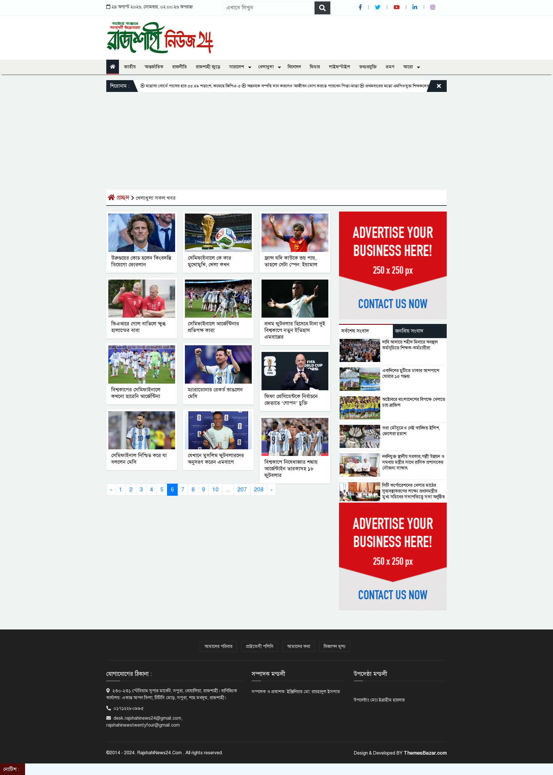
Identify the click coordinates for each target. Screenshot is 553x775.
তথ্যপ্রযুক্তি (368, 67)
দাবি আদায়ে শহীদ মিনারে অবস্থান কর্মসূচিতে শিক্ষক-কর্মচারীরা (410, 345)
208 (259, 489)
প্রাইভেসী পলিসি (260, 646)
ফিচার (315, 67)
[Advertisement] (276, 135)
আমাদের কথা (298, 646)
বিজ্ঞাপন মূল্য (335, 646)
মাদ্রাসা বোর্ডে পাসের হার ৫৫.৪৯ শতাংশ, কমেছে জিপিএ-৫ (174, 85)
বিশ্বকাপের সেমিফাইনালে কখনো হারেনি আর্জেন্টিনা (135, 392)
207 (242, 489)
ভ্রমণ (390, 67)
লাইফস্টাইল (339, 67)
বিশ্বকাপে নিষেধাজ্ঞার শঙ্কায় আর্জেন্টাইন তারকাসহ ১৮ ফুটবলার (291, 468)
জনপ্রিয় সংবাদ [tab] (409, 331)
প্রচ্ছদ (123, 197)
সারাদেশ (237, 67)
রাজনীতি (179, 67)
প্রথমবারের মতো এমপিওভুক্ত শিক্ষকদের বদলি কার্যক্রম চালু (393, 85)
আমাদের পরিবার (218, 646)
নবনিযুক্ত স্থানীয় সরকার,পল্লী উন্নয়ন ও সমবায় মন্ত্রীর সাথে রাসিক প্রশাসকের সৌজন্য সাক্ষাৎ (413, 462)
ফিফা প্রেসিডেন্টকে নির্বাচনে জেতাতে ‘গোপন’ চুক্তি (291, 399)
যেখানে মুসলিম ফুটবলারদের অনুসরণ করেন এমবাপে (216, 458)
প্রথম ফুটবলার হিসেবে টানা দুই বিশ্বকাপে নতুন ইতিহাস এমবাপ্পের (294, 330)
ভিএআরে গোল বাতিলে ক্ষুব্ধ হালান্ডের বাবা (138, 326)
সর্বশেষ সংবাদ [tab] (355, 331)
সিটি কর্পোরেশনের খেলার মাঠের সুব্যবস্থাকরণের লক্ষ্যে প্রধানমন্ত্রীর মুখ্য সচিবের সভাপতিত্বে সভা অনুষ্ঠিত (413, 491)
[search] (322, 7)
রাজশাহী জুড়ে (208, 67)
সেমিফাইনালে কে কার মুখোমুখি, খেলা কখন (209, 261)
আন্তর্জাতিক (154, 67)
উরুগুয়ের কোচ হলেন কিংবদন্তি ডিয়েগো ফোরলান (141, 261)
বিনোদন (294, 67)
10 (215, 489)
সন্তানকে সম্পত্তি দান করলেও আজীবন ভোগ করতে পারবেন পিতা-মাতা (284, 85)
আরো (408, 67)
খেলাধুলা (266, 67)
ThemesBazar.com (425, 753)
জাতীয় (130, 67)
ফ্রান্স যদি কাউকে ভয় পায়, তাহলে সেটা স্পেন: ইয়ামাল (290, 261)
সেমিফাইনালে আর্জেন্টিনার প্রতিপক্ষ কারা (213, 326)
